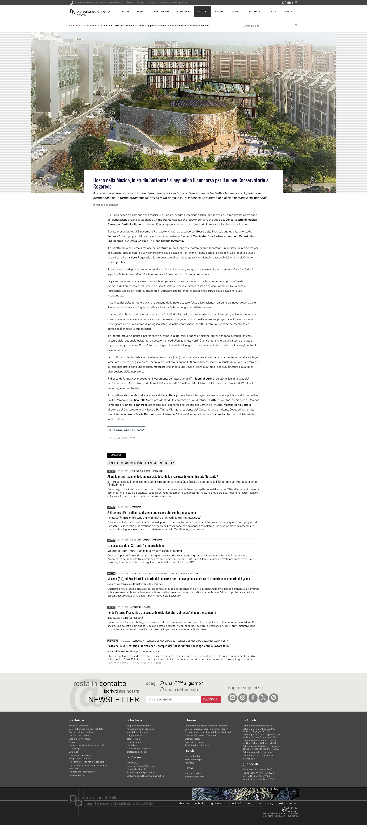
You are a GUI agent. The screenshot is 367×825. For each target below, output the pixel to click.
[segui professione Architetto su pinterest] (273, 698)
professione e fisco (136, 751)
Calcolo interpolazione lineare (258, 755)
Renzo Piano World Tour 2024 (258, 772)
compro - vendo (135, 735)
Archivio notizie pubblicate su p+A (86, 745)
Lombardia (138, 641)
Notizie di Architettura (80, 735)
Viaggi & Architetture (79, 738)
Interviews (74, 768)
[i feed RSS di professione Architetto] (232, 698)
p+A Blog (74, 748)
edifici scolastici (139, 540)
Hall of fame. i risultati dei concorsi (87, 761)
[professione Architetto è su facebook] (253, 698)
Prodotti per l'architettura (82, 771)
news (81, 14)
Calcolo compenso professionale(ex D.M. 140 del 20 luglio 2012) (259, 742)
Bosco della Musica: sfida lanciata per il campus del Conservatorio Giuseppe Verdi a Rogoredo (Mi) (169, 645)
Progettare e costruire (80, 758)
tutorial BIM (249, 758)
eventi (141, 11)
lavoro (235, 11)
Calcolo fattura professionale (257, 725)
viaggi (219, 11)
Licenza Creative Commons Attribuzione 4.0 (275, 813)
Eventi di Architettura (79, 725)
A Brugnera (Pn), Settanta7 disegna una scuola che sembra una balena (151, 512)
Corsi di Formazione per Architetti (86, 728)
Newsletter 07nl (193, 756)
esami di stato (134, 742)
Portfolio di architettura (197, 745)
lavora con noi (253, 803)
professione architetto (89, 11)
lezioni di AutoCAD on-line (141, 766)
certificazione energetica (139, 748)
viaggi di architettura (137, 732)
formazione (161, 11)
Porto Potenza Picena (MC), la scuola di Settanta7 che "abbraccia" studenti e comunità (161, 612)
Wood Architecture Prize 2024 (258, 779)
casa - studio (133, 738)
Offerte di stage (192, 738)
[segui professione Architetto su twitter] (263, 698)
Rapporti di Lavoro (194, 742)
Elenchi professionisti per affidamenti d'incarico (209, 732)
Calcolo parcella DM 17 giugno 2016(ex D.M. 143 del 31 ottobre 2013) (262, 736)
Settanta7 (167, 463)
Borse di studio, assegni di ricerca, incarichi (207, 728)
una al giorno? (184, 683)
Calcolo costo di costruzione (257, 752)
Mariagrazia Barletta (107, 204)
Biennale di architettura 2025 (257, 769)
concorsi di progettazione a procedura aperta (203, 641)
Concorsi (112, 641)
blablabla (131, 745)
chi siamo (184, 803)
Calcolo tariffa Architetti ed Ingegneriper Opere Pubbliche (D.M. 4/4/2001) (261, 747)
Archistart (136, 573)
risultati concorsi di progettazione (133, 463)
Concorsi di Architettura (81, 732)
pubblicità (199, 803)
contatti (291, 803)
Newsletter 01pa (193, 759)
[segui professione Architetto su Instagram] (242, 698)
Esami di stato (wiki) (195, 776)
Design (72, 742)
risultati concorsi (140, 471)
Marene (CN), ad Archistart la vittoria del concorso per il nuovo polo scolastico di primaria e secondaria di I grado (178, 578)
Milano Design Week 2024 (256, 776)
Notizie (111, 471)
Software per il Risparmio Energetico (145, 775)
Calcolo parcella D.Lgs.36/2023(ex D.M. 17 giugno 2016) (259, 730)
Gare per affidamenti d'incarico (200, 735)
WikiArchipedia (193, 773)
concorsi (183, 11)
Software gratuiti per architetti (142, 772)
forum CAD (132, 762)
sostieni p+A (234, 803)
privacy (269, 803)
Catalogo (73, 751)
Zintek (147, 607)
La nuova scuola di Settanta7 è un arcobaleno (136, 545)
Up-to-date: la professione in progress (88, 765)
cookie (280, 803)
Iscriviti (210, 699)
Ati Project (151, 573)
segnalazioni (216, 803)
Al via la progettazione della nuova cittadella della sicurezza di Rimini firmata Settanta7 (162, 476)
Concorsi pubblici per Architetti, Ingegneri (206, 725)
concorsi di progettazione (161, 641)
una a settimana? (181, 689)
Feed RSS (189, 762)
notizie (202, 11)
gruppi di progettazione (139, 725)
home (125, 11)
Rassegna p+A (76, 774)
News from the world (80, 755)
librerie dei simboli (136, 769)
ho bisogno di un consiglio (140, 728)
